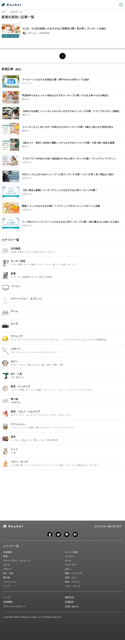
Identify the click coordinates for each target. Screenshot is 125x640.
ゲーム (68, 560)
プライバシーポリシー (14, 606)
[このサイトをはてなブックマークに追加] (75, 534)
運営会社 (69, 597)
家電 (5, 556)
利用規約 (69, 602)
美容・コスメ (71, 577)
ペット (6, 586)
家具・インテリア (73, 573)
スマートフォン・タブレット (17, 560)
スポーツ (7, 569)
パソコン (69, 556)
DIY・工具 (8, 573)
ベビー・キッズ (72, 586)
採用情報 (7, 602)
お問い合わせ (72, 606)
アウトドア (70, 565)
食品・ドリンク (72, 582)
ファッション (9, 582)
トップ (6, 597)
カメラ (6, 565)
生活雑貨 (7, 552)
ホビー (68, 569)
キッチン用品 (71, 552)
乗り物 (6, 577)
